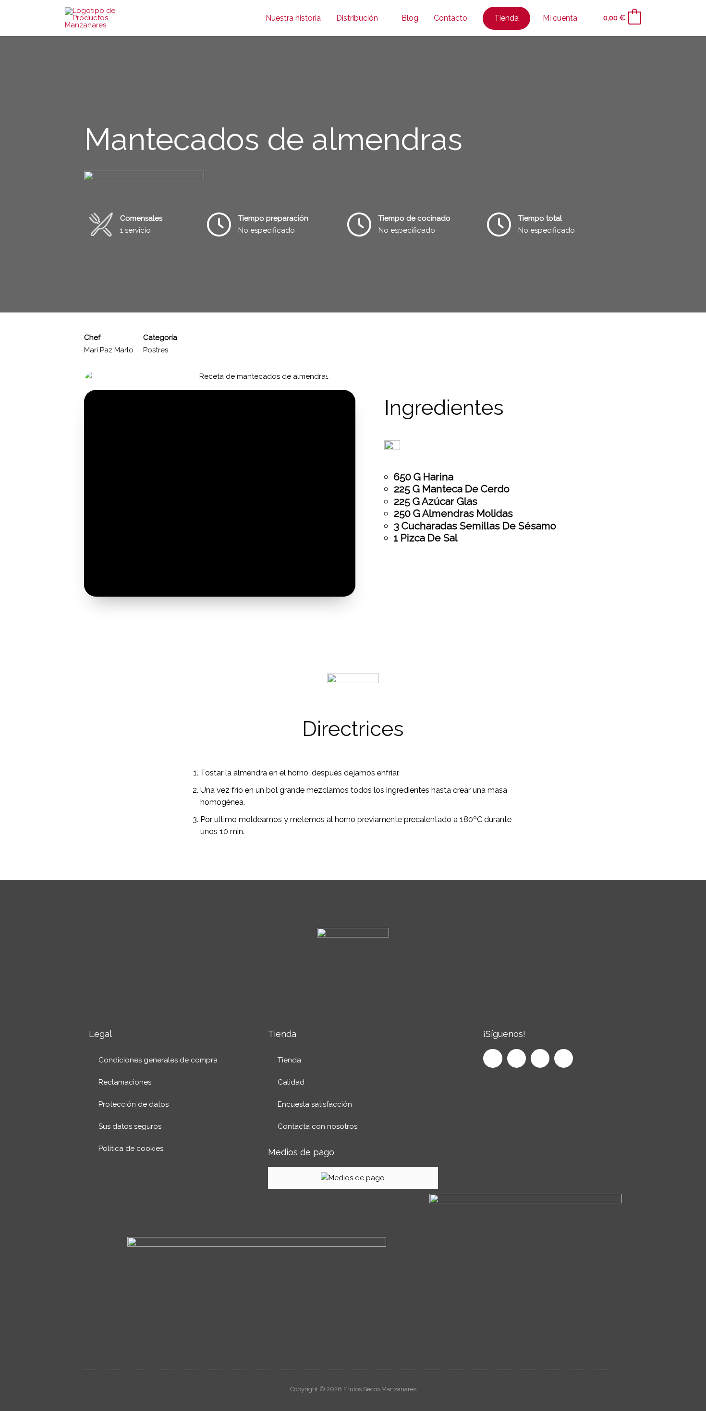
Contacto (450, 18)
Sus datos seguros (129, 1126)
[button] (589, 18)
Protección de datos (133, 1104)
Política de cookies (130, 1148)
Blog (410, 18)
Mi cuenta (560, 18)
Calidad (291, 1082)
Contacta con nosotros (317, 1126)
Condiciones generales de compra (158, 1060)
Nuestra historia (293, 18)
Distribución (357, 18)
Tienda (289, 1060)
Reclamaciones (124, 1082)
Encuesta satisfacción (315, 1104)
